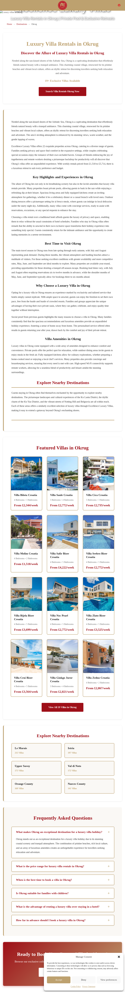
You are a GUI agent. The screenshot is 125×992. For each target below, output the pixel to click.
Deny (83, 980)
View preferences (108, 980)
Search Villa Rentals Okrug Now (62, 91)
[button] (118, 956)
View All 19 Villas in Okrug (62, 707)
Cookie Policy (76, 986)
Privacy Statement (88, 986)
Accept (58, 980)
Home (9, 24)
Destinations (21, 24)
